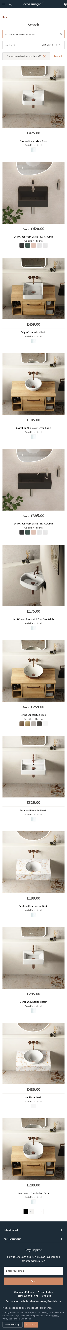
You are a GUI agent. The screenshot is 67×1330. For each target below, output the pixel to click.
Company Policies (24, 1292)
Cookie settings (12, 1324)
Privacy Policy (45, 1292)
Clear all (57, 56)
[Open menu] (3, 4)
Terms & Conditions (27, 1295)
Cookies (46, 1295)
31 (36, 1211)
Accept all (31, 1324)
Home (5, 17)
